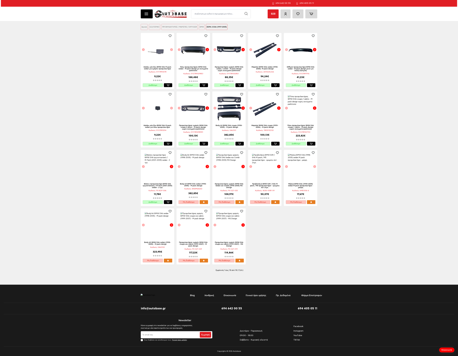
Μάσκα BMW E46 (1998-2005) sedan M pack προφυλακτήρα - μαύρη (300, 185)
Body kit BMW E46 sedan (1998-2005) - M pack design (193, 185)
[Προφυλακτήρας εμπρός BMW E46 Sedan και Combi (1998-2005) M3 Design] (229, 167)
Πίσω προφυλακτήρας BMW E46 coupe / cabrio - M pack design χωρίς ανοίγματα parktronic (300, 127)
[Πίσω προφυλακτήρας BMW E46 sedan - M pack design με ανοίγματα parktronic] (193, 50)
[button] (171, 35)
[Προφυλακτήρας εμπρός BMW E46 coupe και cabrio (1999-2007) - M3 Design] (229, 225)
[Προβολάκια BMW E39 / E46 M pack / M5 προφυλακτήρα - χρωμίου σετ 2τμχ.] (265, 167)
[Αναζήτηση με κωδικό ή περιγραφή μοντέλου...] (246, 14)
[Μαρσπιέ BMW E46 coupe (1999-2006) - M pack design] (265, 108)
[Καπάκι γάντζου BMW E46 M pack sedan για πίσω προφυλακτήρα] (157, 108)
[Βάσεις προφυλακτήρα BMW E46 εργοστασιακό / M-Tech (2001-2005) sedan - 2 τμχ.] (157, 167)
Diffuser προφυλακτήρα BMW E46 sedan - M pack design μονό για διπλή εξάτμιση (300, 68)
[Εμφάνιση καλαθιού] (311, 13)
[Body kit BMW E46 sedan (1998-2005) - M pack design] (193, 167)
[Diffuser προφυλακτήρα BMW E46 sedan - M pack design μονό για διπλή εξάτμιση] (301, 50)
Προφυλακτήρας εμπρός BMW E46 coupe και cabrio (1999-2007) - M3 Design (229, 244)
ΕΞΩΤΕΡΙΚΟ (154, 27)
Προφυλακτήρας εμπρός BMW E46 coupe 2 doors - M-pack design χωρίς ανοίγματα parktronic (193, 127)
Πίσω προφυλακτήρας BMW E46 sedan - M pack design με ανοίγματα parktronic (193, 68)
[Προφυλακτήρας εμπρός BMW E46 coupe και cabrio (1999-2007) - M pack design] (193, 225)
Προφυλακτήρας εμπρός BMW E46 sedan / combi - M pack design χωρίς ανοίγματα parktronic (229, 68)
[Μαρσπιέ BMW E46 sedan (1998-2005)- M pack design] (265, 50)
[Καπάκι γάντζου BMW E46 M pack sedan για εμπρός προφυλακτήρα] (157, 50)
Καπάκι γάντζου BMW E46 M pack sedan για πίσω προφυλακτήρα (157, 126)
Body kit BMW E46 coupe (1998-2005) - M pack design (229, 126)
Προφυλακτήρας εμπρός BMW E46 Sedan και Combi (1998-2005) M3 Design (229, 185)
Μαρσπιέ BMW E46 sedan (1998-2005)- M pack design (265, 68)
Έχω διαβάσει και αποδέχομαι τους (165, 340)
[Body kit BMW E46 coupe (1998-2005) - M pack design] (229, 108)
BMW (202, 27)
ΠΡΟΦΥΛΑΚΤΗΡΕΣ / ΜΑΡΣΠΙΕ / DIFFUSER (179, 27)
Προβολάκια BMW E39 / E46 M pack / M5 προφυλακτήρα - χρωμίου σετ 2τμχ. (264, 185)
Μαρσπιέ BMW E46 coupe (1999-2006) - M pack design (264, 126)
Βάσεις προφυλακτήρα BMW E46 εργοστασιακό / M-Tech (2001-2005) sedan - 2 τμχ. (157, 185)
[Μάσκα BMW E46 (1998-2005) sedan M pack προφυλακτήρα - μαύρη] (301, 167)
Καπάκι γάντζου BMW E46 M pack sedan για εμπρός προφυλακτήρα (157, 68)
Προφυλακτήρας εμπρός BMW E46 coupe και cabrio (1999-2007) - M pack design (193, 244)
